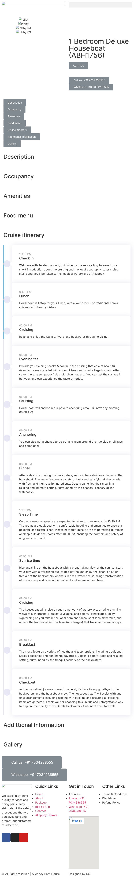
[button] (100, 5)
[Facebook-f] (6, 837)
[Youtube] (23, 837)
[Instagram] (14, 837)
